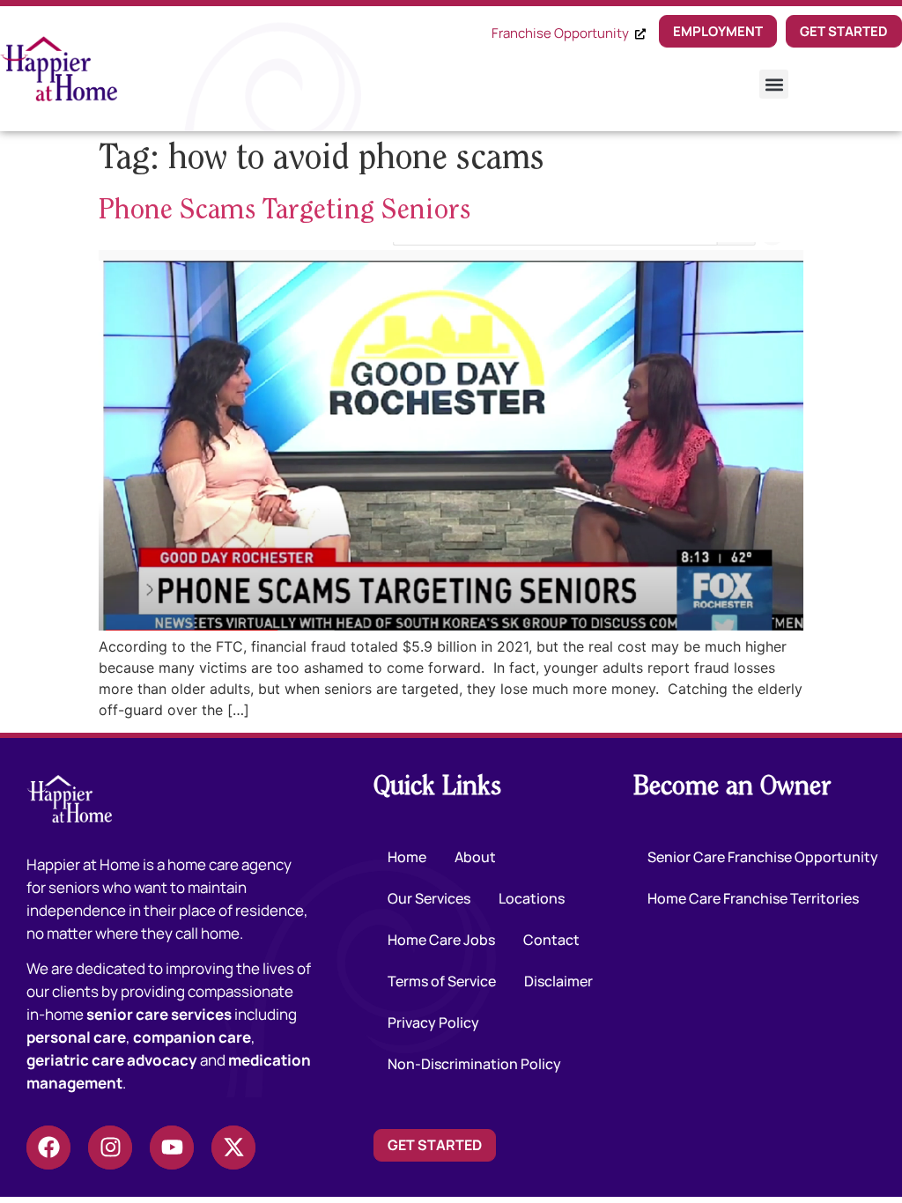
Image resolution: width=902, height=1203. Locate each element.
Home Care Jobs (441, 939)
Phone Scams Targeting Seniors (284, 211)
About (475, 857)
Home (407, 857)
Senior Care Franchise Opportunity (762, 857)
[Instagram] (110, 1148)
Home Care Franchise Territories (753, 898)
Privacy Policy (433, 1022)
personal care (76, 1037)
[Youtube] (172, 1148)
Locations (532, 898)
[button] (773, 84)
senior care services (159, 1014)
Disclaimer (558, 981)
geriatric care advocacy (111, 1060)
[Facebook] (48, 1148)
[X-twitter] (233, 1148)
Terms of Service (442, 981)
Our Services (429, 898)
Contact (551, 939)
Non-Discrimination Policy (474, 1064)
